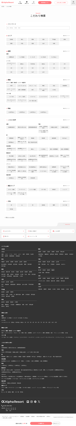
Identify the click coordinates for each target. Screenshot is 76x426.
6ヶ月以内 (20, 317)
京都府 (44, 251)
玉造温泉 (58, 264)
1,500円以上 (23, 365)
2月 (28, 322)
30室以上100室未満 (11, 383)
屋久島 (48, 280)
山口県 (57, 261)
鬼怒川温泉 (15, 276)
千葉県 (17, 271)
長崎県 (48, 278)
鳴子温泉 (3, 266)
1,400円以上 (17, 365)
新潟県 (2, 292)
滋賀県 (39, 251)
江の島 (21, 274)
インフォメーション (60, 337)
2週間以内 (3, 317)
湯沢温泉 (8, 296)
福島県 (25, 261)
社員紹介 (33, 416)
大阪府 (48, 251)
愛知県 (11, 302)
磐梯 (25, 264)
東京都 (2, 271)
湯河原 (11, 274)
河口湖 (2, 296)
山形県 (20, 261)
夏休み (12, 322)
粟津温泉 (19, 284)
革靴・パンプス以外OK (48, 369)
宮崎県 (61, 278)
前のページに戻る (10, 217)
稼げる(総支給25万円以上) (27, 369)
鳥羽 (27, 304)
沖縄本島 (40, 289)
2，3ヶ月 (15, 317)
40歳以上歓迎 (23, 352)
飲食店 (29, 387)
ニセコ (6, 254)
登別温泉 (18, 256)
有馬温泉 (61, 254)
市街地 (21, 392)
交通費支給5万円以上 (16, 372)
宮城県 (11, 261)
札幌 (2, 254)
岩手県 (7, 261)
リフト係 (3, 337)
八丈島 (21, 276)
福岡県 (39, 278)
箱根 (8, 274)
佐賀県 (44, 278)
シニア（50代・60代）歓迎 (33, 352)
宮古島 (71, 289)
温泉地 (9, 392)
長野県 (11, 292)
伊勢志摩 (31, 304)
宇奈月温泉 (31, 284)
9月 (46, 322)
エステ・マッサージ (37, 332)
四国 (39, 267)
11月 (53, 322)
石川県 (7, 281)
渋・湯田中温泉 (17, 294)
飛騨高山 (7, 304)
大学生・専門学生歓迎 (6, 352)
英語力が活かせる (12, 347)
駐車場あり (39, 356)
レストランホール (8, 332)
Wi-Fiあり (34, 356)
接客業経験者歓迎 (21, 347)
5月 (36, 322)
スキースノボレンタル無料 (25, 378)
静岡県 (7, 302)
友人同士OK (17, 369)
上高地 (10, 294)
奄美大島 (53, 280)
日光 (26, 274)
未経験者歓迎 (4, 347)
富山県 (2, 281)
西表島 (62, 289)
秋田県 (16, 261)
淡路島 (66, 254)
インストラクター (23, 337)
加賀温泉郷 (12, 284)
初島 (23, 304)
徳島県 (48, 270)
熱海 (2, 304)
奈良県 (57, 251)
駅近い (22, 361)
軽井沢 (2, 294)
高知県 (44, 270)
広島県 (53, 261)
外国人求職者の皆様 (41, 416)
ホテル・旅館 (4, 387)
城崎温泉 (47, 254)
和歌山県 (62, 251)
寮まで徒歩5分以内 (57, 356)
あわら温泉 (24, 284)
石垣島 (58, 289)
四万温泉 (34, 274)
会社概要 (27, 416)
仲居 (2, 332)
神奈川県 (8, 271)
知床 (24, 254)
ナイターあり (15, 378)
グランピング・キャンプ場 (52, 387)
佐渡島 (12, 296)
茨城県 (26, 271)
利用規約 (22, 416)
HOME (2, 6)
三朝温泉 (52, 264)
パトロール (16, 337)
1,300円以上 (10, 365)
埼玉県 (12, 271)
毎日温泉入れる (12, 376)
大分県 (57, 278)
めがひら (63, 264)
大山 (48, 264)
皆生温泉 (44, 264)
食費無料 (34, 376)
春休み (22, 322)
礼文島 (32, 254)
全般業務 (30, 332)
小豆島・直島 (41, 272)
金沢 (2, 284)
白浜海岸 (71, 254)
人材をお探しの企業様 (7, 417)
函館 (2, 256)
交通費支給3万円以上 (59, 369)
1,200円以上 (4, 365)
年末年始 (17, 322)
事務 (23, 332)
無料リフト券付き (63, 376)
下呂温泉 (12, 304)
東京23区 (3, 274)
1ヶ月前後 (9, 317)
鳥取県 (39, 261)
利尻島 (27, 254)
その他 (66, 332)
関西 (39, 249)
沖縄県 (39, 286)
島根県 (44, 261)
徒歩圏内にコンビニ (5, 361)
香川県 (39, 270)
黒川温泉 (63, 280)
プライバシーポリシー (13, 416)
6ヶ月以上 (25, 317)
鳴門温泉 (48, 272)
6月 (38, 322)
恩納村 (49, 289)
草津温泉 (17, 274)
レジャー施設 (18, 387)
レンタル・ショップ (40, 337)
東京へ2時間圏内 (35, 361)
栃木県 (21, 271)
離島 (13, 392)
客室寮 (24, 356)
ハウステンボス (41, 280)
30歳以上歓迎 (15, 352)
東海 (2, 299)
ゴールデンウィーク (5, 322)
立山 (2, 286)
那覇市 (45, 289)
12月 (56, 322)
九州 (39, 275)
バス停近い (27, 361)
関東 (2, 269)
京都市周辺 (40, 254)
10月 (49, 322)
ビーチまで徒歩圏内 (54, 376)
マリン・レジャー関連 (59, 332)
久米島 (53, 289)
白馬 (7, 294)
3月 (30, 322)
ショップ (34, 387)
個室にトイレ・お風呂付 (12, 356)
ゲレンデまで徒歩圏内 (6, 378)
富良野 (6, 256)
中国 (39, 259)
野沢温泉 (33, 294)
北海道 (3, 249)
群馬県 (30, 271)
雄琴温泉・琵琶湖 (54, 254)
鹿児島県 (67, 278)
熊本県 (53, 278)
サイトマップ (5, 416)
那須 (29, 274)
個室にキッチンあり (47, 356)
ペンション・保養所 (41, 387)
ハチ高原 (40, 256)
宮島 (39, 264)
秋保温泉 (10, 264)
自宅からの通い (10, 369)
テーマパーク (11, 387)
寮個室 (19, 356)
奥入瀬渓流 (3, 264)
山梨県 (7, 292)
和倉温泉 (7, 284)
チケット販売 (9, 337)
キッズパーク (32, 337)
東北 (2, 259)
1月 (25, 322)
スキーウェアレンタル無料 (38, 378)
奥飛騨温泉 (18, 304)
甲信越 (3, 289)
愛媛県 (53, 270)
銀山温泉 (21, 264)
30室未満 (19, 383)
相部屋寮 (29, 356)
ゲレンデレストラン (50, 337)
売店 (26, 332)
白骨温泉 (28, 294)
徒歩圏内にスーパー (15, 361)
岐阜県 (2, 302)
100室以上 (3, 383)
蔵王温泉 (15, 264)
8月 (44, 322)
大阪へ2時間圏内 (44, 361)
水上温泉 (3, 276)
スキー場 (24, 387)
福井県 (11, 281)
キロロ (15, 254)
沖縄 (39, 284)
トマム (10, 254)
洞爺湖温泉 (11, 256)
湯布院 (57, 280)
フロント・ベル (17, 332)
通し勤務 (3, 369)
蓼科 (23, 294)
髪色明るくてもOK (38, 369)
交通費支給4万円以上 (6, 372)
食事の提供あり (27, 376)
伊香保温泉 (9, 276)
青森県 (2, 261)
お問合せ (48, 416)
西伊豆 (7, 306)
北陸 (2, 279)
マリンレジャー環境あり (43, 376)
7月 (41, 322)
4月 (33, 322)
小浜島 (67, 289)
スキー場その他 (69, 337)
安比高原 (30, 264)
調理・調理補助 (46, 332)
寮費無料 (3, 356)
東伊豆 (2, 306)
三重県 (16, 302)
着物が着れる (4, 376)
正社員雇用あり (19, 376)
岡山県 (48, 261)
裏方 (52, 332)
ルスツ (19, 254)
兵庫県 (53, 251)
